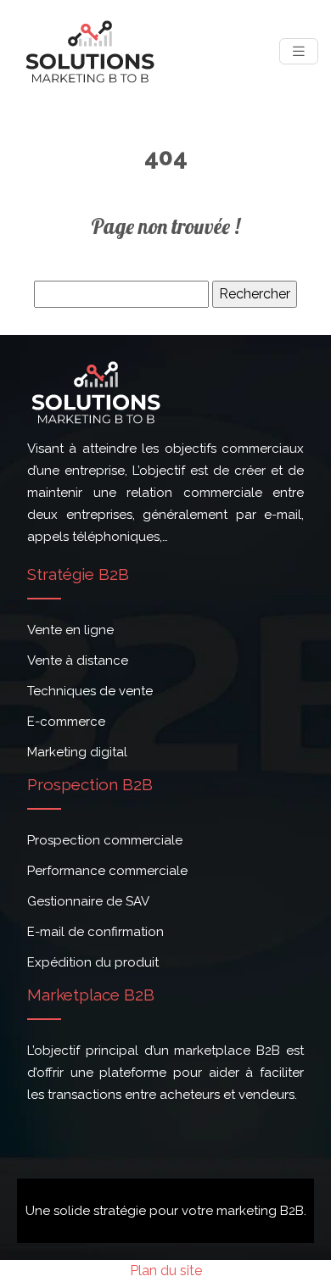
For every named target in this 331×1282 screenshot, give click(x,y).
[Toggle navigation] (298, 51)
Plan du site (166, 1270)
